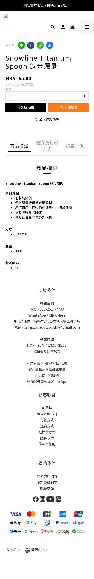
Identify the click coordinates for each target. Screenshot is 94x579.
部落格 (47, 407)
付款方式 (47, 419)
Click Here (57, 315)
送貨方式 (47, 425)
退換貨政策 (47, 431)
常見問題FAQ (47, 413)
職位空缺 (47, 488)
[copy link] (49, 45)
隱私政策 (47, 437)
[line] (21, 45)
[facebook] (30, 45)
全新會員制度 (47, 482)
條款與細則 (47, 443)
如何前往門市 (47, 476)
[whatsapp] (40, 45)
